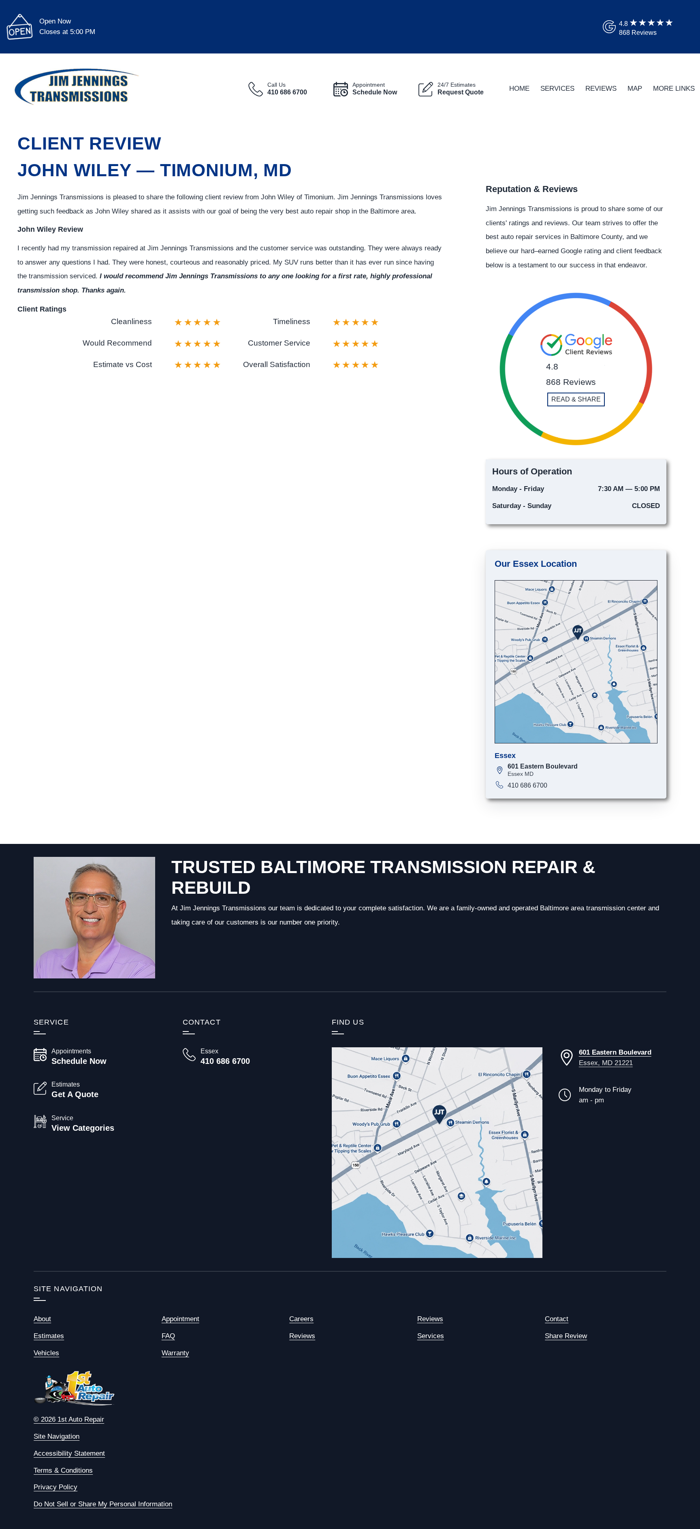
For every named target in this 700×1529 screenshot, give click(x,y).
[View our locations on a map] (437, 1152)
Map (634, 88)
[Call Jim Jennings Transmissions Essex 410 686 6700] (247, 1056)
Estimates (49, 1336)
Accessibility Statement (69, 1453)
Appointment (180, 1319)
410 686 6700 (527, 785)
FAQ (168, 1336)
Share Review (566, 1336)
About (42, 1319)
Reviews (601, 88)
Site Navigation (56, 1436)
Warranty (175, 1353)
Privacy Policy (55, 1487)
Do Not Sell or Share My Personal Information (103, 1504)
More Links (674, 88)
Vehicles (46, 1353)
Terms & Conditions (63, 1470)
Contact (556, 1319)
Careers (301, 1319)
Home (519, 88)
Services (557, 88)
